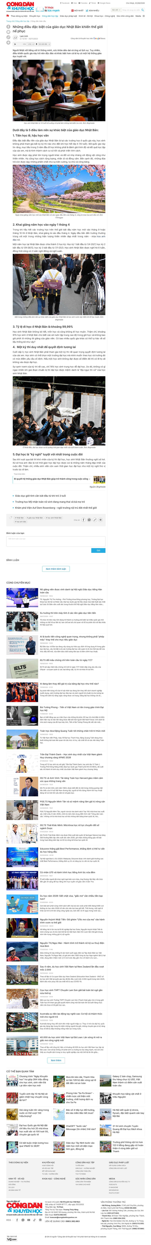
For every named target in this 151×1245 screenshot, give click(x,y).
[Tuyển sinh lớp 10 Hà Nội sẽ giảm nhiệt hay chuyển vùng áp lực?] (12, 1098)
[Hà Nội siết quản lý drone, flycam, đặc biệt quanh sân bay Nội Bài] (105, 1114)
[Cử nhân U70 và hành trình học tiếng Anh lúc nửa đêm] (22, 881)
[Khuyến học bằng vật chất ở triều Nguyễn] (105, 1098)
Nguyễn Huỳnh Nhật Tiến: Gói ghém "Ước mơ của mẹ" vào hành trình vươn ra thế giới (72, 921)
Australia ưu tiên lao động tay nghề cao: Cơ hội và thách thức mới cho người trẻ (71, 1015)
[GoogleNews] (40, 1221)
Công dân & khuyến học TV (119, 1182)
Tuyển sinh (80, 1165)
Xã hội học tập (47, 1168)
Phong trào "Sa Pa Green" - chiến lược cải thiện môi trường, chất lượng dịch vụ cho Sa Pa (80, 1098)
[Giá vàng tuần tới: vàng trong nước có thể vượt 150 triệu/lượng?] (12, 1114)
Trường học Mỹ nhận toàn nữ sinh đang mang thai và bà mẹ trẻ (50, 501)
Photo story (114, 1193)
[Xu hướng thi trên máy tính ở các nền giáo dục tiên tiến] (22, 621)
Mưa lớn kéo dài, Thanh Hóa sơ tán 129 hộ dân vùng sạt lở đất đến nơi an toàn (81, 1080)
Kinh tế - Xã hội (86, 16)
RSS (8, 1220)
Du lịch (11, 1187)
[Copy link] (8, 37)
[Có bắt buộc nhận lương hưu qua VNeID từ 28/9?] (12, 1147)
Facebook (65, 3)
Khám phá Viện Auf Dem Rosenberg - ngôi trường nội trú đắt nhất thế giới (56, 507)
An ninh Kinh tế (14, 1190)
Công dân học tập (50, 16)
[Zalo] (8, 32)
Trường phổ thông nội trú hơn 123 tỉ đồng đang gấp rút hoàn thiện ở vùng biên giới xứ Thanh (128, 1147)
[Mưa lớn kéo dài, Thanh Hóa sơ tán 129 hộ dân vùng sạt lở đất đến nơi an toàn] (59, 1081)
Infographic (114, 1190)
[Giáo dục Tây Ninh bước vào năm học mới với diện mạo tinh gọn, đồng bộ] (59, 1147)
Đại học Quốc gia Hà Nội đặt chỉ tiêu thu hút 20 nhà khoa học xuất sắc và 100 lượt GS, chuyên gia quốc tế (33, 1130)
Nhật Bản (20, 518)
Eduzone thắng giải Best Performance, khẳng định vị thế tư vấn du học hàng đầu (72, 850)
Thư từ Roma (81, 1174)
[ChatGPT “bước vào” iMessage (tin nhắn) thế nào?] (59, 1130)
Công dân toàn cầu (38, 21)
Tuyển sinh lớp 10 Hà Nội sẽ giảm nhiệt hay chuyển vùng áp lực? (33, 1097)
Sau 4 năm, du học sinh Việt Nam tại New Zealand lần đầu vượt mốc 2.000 (72, 968)
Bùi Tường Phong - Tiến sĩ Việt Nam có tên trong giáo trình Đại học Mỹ (72, 709)
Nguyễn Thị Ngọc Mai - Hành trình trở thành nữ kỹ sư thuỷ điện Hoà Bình (72, 944)
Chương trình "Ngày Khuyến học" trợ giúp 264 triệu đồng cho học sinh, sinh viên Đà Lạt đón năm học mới (33, 1081)
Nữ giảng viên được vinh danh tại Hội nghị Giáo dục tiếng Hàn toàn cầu (71, 591)
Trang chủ (10, 21)
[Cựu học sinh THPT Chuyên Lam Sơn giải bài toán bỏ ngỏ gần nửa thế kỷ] (22, 999)
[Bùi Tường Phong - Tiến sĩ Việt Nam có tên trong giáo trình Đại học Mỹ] (22, 716)
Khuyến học (34, 16)
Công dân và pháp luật (118, 1168)
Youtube (84, 3)
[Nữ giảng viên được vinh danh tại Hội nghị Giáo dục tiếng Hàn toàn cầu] (22, 598)
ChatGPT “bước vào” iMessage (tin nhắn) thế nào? (81, 1127)
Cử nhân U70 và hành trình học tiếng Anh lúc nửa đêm (67, 872)
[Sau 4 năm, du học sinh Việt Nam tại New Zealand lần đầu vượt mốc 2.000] (22, 975)
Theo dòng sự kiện (19, 16)
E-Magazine (113, 1187)
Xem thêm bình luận (56, 569)
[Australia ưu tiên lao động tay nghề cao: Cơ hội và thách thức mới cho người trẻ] (22, 1022)
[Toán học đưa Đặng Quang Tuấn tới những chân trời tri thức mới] (22, 739)
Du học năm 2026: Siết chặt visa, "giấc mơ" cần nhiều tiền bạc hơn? (71, 897)
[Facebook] (8, 28)
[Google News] (99, 38)
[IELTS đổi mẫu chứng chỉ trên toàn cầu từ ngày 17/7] (22, 669)
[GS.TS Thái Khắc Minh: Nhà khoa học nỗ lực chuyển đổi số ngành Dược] (22, 834)
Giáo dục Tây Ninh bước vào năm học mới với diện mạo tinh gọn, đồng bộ (80, 1146)
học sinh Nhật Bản (55, 518)
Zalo (75, 3)
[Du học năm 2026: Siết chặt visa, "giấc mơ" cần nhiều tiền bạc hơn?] (22, 904)
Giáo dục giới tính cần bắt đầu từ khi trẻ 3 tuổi (40, 495)
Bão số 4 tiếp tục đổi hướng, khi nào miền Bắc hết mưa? (80, 1111)
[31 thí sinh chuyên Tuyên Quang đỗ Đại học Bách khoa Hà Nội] (105, 1130)
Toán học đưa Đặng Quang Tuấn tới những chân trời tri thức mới (72, 731)
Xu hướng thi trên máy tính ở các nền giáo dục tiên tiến (68, 613)
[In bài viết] (8, 44)
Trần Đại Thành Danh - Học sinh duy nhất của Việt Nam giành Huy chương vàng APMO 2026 (71, 756)
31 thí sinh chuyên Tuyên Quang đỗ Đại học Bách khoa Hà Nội (127, 1129)
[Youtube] (29, 1221)
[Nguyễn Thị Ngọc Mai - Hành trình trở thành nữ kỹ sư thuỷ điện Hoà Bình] (22, 952)
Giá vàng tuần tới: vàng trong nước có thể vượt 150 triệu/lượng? (34, 1113)
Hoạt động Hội (47, 1165)
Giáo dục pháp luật (68, 16)
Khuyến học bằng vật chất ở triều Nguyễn (127, 1095)
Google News (105, 3)
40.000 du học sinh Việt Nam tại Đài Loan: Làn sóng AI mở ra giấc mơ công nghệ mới (71, 1039)
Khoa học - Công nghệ (104, 16)
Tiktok (93, 3)
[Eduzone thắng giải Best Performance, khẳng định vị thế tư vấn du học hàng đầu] (22, 857)
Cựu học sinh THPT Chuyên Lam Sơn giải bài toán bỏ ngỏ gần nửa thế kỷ (71, 991)
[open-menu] (144, 16)
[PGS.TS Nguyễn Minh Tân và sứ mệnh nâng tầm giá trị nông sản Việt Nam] (22, 810)
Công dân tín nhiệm (83, 1182)
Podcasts (113, 1184)
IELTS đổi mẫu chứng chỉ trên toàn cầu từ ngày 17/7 (66, 660)
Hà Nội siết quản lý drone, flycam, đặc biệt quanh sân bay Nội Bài (128, 1113)
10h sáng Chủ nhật (83, 1184)
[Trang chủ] (7, 15)
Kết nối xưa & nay (48, 1171)
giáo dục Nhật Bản (35, 518)
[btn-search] (142, 10)
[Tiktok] (34, 1221)
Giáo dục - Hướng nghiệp (85, 1168)
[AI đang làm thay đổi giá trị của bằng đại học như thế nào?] (22, 692)
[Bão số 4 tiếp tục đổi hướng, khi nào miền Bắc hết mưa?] (59, 1114)
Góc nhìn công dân (125, 16)
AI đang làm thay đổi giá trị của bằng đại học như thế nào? (69, 684)
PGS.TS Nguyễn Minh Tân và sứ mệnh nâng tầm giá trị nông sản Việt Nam (72, 803)
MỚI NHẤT (79, 10)
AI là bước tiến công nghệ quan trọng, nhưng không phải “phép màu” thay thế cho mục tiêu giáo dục (72, 638)
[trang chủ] (32, 7)
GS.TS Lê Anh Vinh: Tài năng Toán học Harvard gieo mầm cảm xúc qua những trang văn (71, 779)
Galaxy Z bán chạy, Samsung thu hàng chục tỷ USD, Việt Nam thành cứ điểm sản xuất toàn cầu (127, 1081)
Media (138, 16)
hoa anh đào (21, 522)
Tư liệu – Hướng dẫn (50, 1174)
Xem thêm (56, 1060)
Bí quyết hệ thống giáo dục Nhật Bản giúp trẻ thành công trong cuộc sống (51, 479)
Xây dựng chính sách (117, 1165)
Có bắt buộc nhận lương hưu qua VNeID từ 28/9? (33, 1144)
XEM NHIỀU (94, 10)
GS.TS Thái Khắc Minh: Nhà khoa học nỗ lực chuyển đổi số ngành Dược (69, 826)
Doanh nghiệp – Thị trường (19, 1182)
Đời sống (12, 1184)
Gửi (98, 550)
